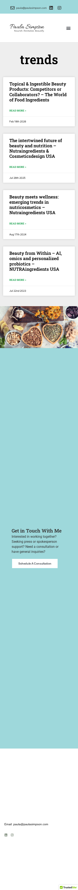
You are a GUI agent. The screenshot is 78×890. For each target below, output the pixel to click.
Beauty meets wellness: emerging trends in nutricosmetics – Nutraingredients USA (34, 205)
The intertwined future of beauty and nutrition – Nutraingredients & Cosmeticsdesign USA (35, 148)
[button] (68, 28)
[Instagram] (12, 835)
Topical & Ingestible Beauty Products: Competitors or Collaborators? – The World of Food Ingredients (38, 92)
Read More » (17, 110)
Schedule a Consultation (34, 563)
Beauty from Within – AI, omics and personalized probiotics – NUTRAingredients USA (35, 261)
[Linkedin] (5, 835)
